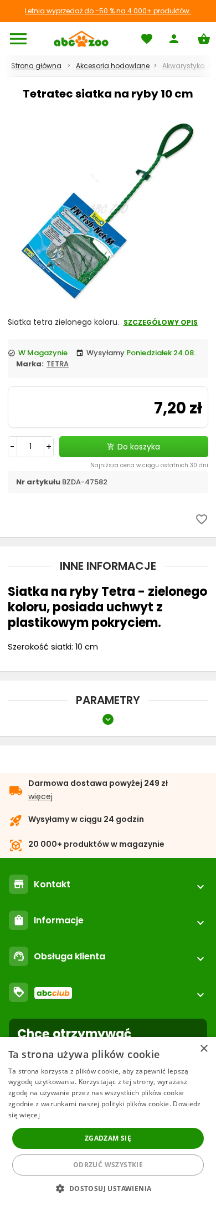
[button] (107, 1188)
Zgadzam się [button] (108, 1138)
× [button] (203, 1049)
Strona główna (36, 65)
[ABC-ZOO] (81, 38)
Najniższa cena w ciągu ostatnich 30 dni (149, 465)
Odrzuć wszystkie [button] (108, 1164)
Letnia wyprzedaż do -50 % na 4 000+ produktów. (108, 11)
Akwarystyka (183, 65)
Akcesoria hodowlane (113, 65)
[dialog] (108, 1121)
